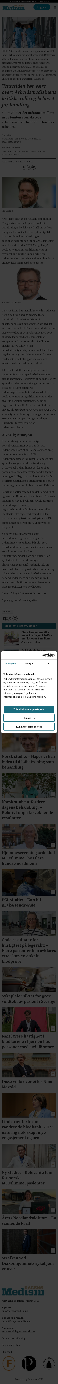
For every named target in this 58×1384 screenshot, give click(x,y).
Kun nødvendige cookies (29, 726)
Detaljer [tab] (29, 663)
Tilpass (27, 718)
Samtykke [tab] (10, 663)
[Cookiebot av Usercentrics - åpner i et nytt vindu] (42, 655)
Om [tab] (47, 663)
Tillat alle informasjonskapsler (29, 709)
